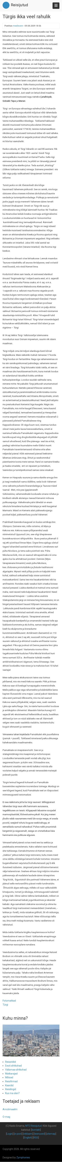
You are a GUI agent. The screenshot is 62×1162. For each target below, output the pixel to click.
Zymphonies (23, 1157)
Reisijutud (19, 5)
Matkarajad (11, 1073)
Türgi (5, 1004)
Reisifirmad (11, 1081)
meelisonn (18, 26)
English (28, 1137)
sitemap (50, 1133)
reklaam (27, 1133)
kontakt (36, 1129)
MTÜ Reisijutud (33, 1125)
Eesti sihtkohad (13, 1065)
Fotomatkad (9, 1000)
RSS (36, 1137)
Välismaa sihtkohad (16, 1069)
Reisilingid (10, 1089)
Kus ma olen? (12, 1093)
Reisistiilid (10, 1061)
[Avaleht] (6, 5)
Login (10, 1133)
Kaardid (9, 1085)
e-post (18, 1133)
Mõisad (9, 1077)
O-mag (6, 1116)
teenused (39, 1133)
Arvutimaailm (10, 1109)
